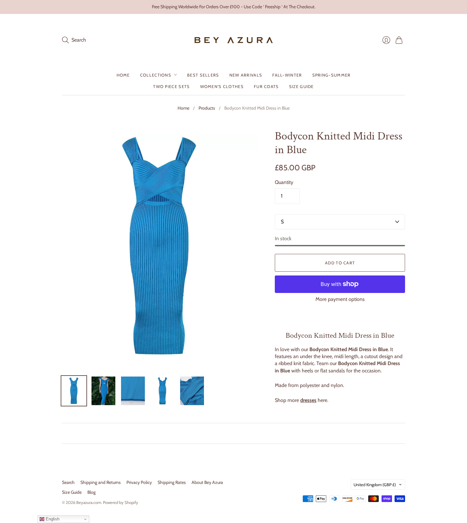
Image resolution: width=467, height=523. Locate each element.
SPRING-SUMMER (331, 74)
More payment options (340, 299)
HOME (123, 74)
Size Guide (72, 492)
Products (207, 108)
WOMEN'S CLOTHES (222, 86)
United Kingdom (375, 484)
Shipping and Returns (100, 482)
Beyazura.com (88, 502)
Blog (91, 492)
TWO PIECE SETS (171, 86)
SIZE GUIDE (301, 86)
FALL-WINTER (287, 74)
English (51, 519)
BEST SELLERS (203, 74)
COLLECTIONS (155, 74)
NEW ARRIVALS (245, 74)
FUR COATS (266, 86)
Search (68, 482)
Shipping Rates (172, 482)
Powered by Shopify (120, 502)
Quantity (284, 182)
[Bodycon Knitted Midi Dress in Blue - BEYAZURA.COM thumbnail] (74, 391)
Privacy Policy (139, 482)
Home (183, 108)
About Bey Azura (207, 482)
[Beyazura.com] (233, 40)
